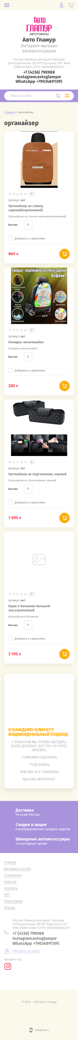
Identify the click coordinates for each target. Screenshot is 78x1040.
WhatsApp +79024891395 (39, 81)
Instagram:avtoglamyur (39, 76)
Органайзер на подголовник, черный (37, 474)
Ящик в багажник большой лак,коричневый (29, 608)
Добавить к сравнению (30, 238)
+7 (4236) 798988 (39, 72)
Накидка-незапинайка (26, 342)
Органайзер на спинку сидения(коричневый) (25, 208)
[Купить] (64, 254)
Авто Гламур (39, 39)
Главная (9, 112)
